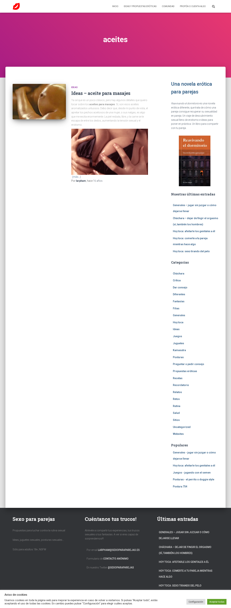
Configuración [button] (196, 601)
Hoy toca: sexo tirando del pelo (191, 251)
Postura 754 (180, 486)
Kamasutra (179, 350)
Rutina (176, 406)
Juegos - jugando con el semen (192, 472)
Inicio (115, 6)
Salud (176, 412)
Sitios (176, 420)
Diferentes (179, 294)
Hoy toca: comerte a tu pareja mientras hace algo (185, 573)
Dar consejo (180, 287)
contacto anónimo (115, 558)
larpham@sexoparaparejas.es (119, 550)
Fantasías (178, 301)
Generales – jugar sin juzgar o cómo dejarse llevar (184, 535)
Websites (178, 433)
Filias (176, 308)
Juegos (177, 336)
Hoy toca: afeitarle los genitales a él (194, 231)
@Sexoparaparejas (121, 567)
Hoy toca (178, 322)
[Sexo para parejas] (16, 6)
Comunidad (168, 6)
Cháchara (178, 273)
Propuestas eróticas (185, 371)
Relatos (177, 392)
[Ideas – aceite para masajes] (39, 102)
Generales (179, 315)
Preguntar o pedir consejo (188, 364)
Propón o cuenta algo (193, 6)
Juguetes (178, 343)
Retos (176, 399)
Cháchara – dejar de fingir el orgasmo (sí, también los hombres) (185, 550)
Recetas (177, 378)
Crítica (177, 280)
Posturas (178, 357)
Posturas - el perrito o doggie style (193, 479)
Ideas (74, 87)
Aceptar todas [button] (216, 601)
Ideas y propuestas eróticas (140, 6)
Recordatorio (181, 385)
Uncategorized (182, 427)
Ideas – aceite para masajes (100, 93)
